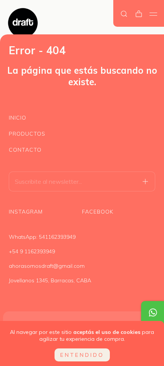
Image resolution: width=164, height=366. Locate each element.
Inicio (17, 117)
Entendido (82, 354)
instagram (26, 211)
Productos (27, 133)
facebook (97, 211)
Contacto (25, 149)
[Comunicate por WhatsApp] (152, 312)
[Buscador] (124, 14)
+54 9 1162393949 (32, 251)
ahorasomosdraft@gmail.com (47, 265)
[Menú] (153, 14)
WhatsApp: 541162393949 (42, 236)
